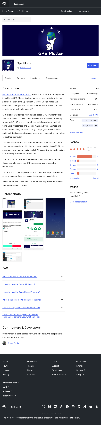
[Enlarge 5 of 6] (40, 214)
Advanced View (77, 132)
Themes (30, 366)
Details (8, 78)
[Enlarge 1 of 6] (18, 201)
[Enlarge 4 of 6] (40, 201)
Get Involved (82, 361)
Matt (5, 387)
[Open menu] (97, 3)
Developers (57, 370)
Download (92, 65)
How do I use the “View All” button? (18, 284)
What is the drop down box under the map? (22, 300)
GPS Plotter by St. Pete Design (16, 94)
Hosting (5, 370)
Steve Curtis (25, 67)
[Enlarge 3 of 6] (18, 255)
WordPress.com (10, 382)
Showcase (32, 361)
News (5, 366)
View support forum (78, 202)
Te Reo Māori (14, 407)
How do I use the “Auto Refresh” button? (21, 292)
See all (96, 178)
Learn (54, 361)
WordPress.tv (59, 374)
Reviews (21, 78)
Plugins (30, 370)
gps (96, 125)
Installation (35, 78)
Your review (75, 178)
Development (52, 78)
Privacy (5, 374)
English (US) (94, 115)
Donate (81, 370)
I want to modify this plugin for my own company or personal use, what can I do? (21, 315)
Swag (80, 374)
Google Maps (88, 125)
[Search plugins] (28, 19)
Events (79, 366)
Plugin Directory (9, 11)
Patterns (31, 374)
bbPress (7, 391)
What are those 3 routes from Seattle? (19, 276)
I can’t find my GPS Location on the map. (21, 307)
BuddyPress (9, 395)
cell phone (94, 120)
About (5, 361)
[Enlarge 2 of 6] (18, 213)
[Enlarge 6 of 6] (61, 201)
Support (95, 78)
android (85, 120)
